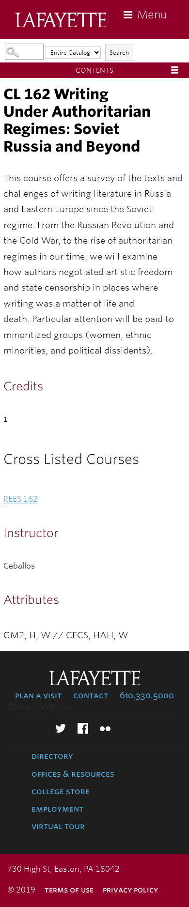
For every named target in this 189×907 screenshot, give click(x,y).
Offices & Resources (73, 774)
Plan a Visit (38, 695)
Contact (90, 695)
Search (119, 52)
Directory (52, 756)
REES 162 (20, 499)
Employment (57, 809)
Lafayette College (60, 21)
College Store (61, 791)
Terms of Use (69, 889)
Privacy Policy (130, 889)
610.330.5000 (147, 695)
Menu (152, 14)
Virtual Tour (58, 826)
